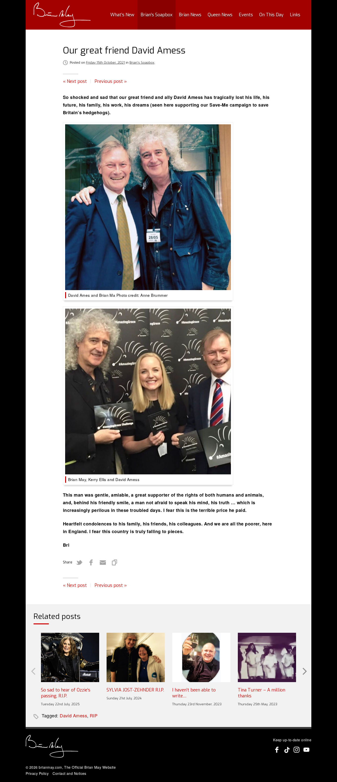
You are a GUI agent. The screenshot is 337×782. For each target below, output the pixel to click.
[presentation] (33, 671)
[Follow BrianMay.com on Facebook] (277, 750)
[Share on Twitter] (79, 562)
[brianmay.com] (62, 15)
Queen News (220, 15)
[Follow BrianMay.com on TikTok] (287, 750)
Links (295, 15)
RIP (93, 715)
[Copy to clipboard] (115, 562)
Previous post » (110, 81)
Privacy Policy (37, 773)
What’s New (122, 15)
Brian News (190, 15)
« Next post (75, 81)
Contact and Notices (69, 773)
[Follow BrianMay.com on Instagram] (296, 750)
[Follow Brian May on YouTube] (306, 750)
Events (246, 15)
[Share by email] (103, 562)
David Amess (73, 715)
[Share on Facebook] (91, 562)
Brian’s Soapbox (156, 15)
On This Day (271, 15)
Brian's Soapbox (142, 62)
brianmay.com (50, 767)
